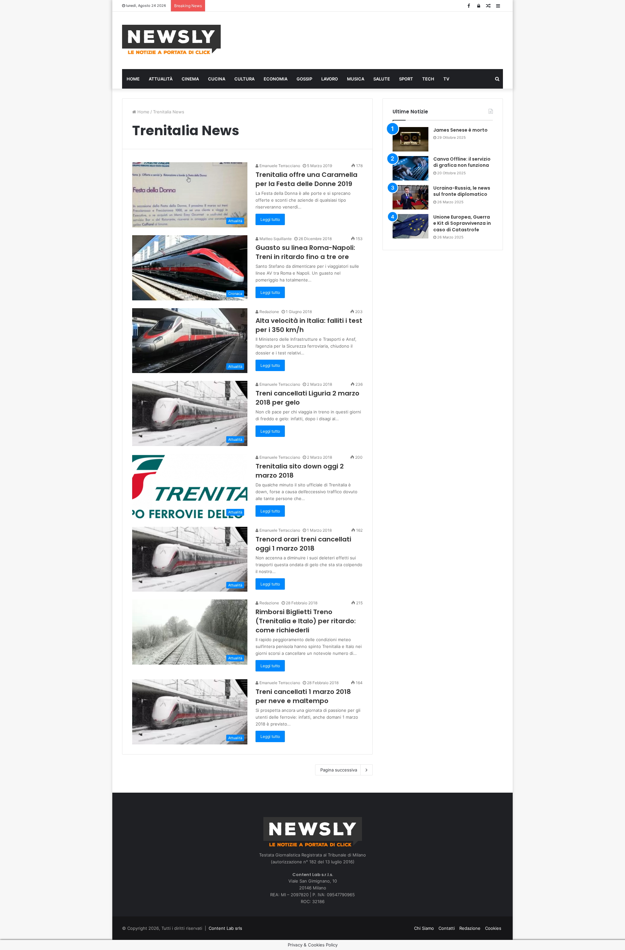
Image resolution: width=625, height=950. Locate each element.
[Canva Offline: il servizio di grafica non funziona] (410, 168)
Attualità (161, 78)
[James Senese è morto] (410, 139)
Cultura (244, 78)
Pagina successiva (338, 769)
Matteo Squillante (275, 238)
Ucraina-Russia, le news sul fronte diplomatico (461, 191)
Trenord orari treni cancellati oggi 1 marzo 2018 (303, 544)
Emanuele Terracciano (279, 165)
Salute (381, 78)
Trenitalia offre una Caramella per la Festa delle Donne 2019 (306, 179)
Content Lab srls (225, 928)
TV (446, 78)
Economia (275, 78)
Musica (355, 78)
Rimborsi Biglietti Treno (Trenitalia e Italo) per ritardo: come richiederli (306, 621)
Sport (406, 78)
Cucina (216, 78)
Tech (428, 78)
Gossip (304, 78)
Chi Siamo (424, 928)
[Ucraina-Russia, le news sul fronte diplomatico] (410, 197)
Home (133, 78)
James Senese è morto (460, 130)
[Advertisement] (377, 39)
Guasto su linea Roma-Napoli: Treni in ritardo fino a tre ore (305, 252)
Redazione (268, 311)
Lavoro (329, 78)
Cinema (190, 78)
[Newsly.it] (171, 39)
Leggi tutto (270, 219)
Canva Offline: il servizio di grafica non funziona (462, 162)
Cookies (493, 928)
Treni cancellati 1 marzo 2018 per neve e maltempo (303, 696)
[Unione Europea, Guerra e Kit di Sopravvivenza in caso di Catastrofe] (410, 226)
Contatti (446, 928)
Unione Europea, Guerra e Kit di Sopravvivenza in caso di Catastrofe (462, 223)
